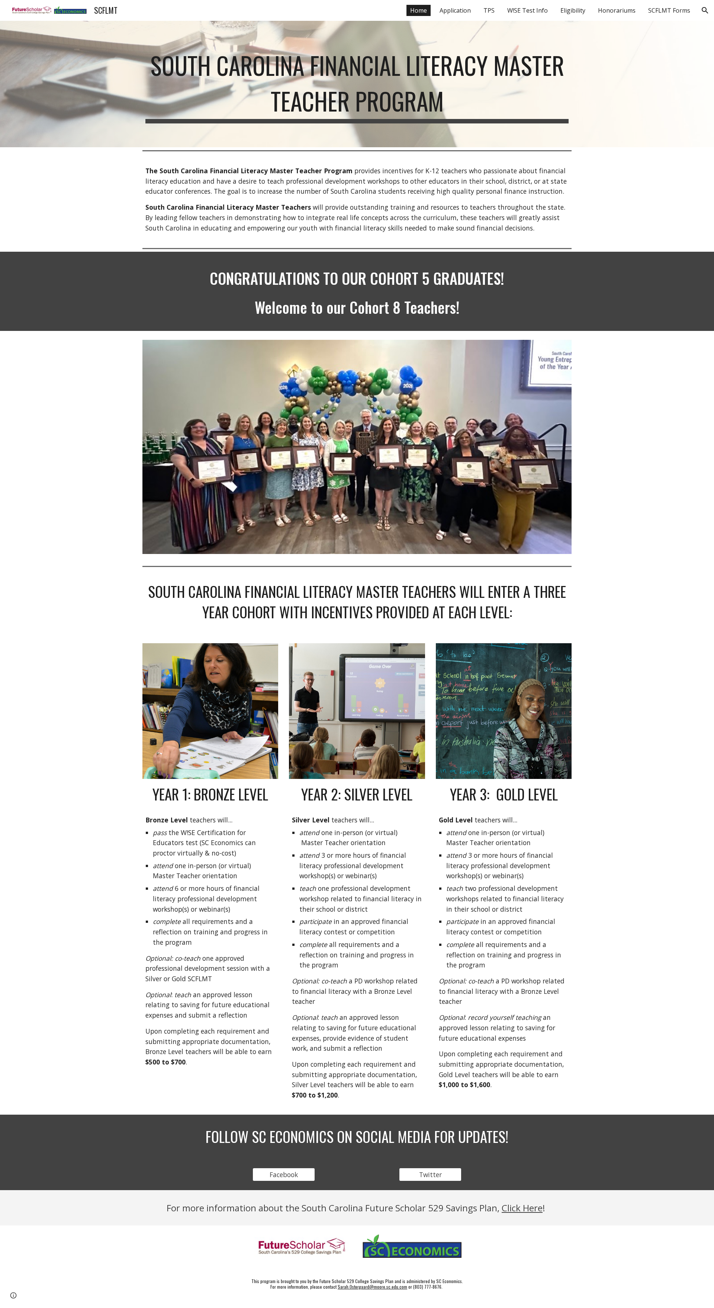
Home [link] (418, 10)
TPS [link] (489, 10)
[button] (705, 10)
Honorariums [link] (617, 10)
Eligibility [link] (572, 10)
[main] (357, 84)
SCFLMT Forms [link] (669, 10)
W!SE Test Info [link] (527, 10)
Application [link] (455, 10)
